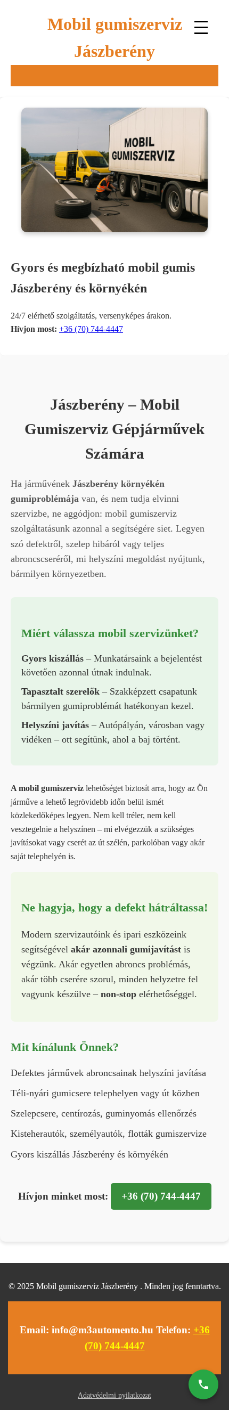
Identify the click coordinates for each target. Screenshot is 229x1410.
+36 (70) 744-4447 (91, 328)
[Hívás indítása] (203, 1384)
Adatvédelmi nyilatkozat (114, 1395)
